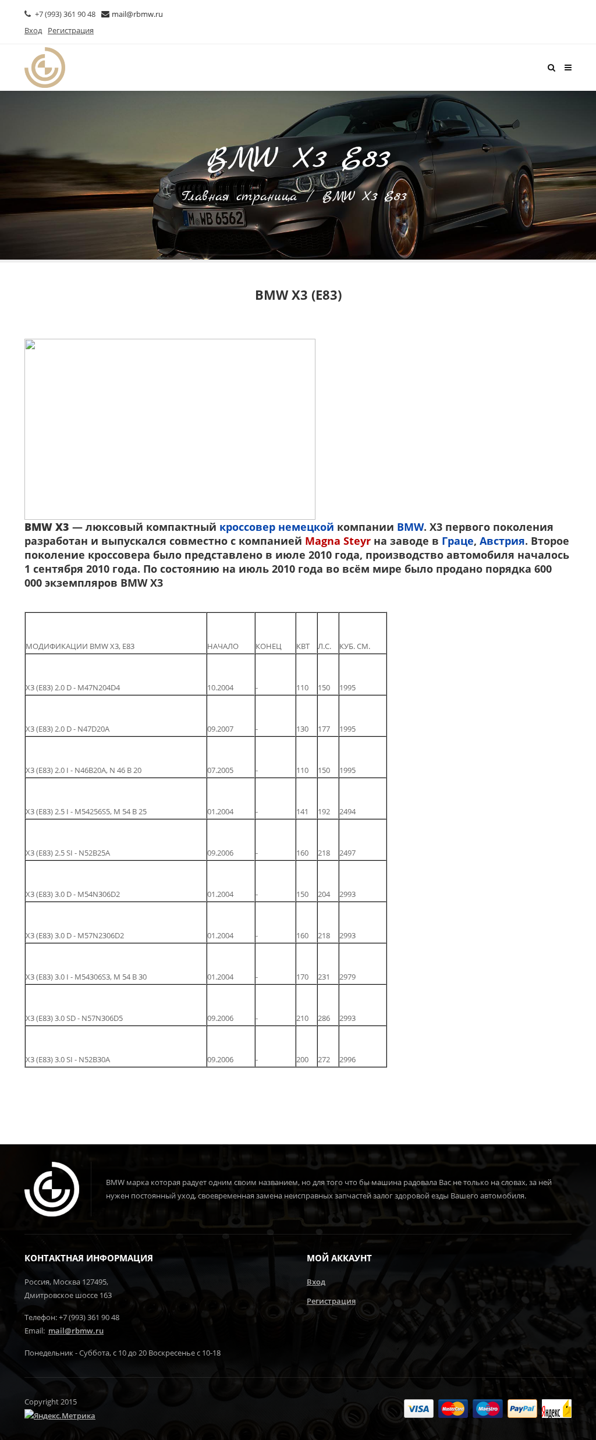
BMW (410, 527)
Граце (458, 541)
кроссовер (247, 527)
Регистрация (331, 1301)
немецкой (306, 527)
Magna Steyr (338, 541)
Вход (316, 1281)
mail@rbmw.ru (137, 14)
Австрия (502, 541)
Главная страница (239, 196)
